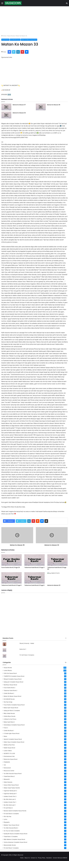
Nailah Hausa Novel (9, 747)
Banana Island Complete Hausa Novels (15, 810)
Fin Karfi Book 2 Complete (11, 813)
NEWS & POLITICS (9, 745)
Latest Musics (8, 670)
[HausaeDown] (13, 3)
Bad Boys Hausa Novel (10, 684)
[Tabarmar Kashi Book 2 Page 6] (34, 578)
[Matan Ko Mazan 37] (6, 107)
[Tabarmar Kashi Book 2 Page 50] (57, 560)
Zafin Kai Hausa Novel (10, 673)
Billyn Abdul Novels (9, 713)
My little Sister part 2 (10, 799)
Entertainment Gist (9, 756)
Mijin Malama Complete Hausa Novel (14, 839)
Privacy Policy (41, 857)
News (5, 736)
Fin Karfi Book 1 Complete (11, 848)
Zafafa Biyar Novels (9, 716)
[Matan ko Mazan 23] (57, 578)
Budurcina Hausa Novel (10, 759)
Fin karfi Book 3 (8, 808)
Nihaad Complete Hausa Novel (12, 679)
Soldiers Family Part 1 (10, 802)
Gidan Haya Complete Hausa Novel (14, 742)
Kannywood (7, 767)
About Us (27, 857)
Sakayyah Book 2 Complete (12, 710)
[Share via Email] (46, 521)
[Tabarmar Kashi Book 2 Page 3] (34, 560)
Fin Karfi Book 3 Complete (27, 655)
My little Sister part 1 (10, 805)
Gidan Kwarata (8, 782)
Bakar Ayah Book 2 (9, 722)
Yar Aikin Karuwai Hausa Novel (12, 773)
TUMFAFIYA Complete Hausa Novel (14, 676)
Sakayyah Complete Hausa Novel (13, 682)
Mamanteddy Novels (10, 845)
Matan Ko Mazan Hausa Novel (29, 39)
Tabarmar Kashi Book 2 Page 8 (11, 585)
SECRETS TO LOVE (9, 753)
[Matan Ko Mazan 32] (6, 115)
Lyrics (5, 819)
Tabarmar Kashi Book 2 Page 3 (34, 567)
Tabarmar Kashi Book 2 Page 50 (56, 568)
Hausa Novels (11, 36)
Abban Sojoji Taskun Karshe (12, 788)
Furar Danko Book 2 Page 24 (10, 567)
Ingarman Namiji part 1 (10, 793)
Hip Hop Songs (8, 702)
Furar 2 (6, 727)
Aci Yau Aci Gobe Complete (12, 830)
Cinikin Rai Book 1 (9, 730)
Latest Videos (8, 750)
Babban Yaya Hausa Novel (11, 825)
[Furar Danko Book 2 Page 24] (11, 560)
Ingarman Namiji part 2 (10, 790)
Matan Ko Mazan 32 (19, 113)
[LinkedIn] (18, 52)
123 (5, 765)
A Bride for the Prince (10, 719)
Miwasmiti (7, 779)
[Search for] (67, 4)
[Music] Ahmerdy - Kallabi (27, 643)
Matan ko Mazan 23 (53, 585)
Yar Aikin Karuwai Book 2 (11, 828)
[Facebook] (9, 52)
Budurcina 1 (23, 649)
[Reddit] (37, 521)
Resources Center (9, 770)
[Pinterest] (22, 52)
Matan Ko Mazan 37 (19, 105)
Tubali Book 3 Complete (11, 836)
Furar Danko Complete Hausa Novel (14, 705)
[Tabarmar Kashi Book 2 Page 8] (11, 578)
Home (4, 36)
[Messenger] (26, 52)
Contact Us (34, 857)
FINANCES (7, 762)
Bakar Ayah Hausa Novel (11, 707)
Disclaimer (49, 857)
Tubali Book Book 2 (9, 776)
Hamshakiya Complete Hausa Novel (14, 725)
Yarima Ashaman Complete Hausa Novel (15, 842)
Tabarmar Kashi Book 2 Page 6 (34, 585)
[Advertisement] (34, 20)
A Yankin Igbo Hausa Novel (11, 733)
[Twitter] (14, 52)
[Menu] (2, 4)
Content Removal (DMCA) (60, 857)
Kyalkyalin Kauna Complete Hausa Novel (15, 833)
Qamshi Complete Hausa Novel (13, 739)
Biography (7, 822)
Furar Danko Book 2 (9, 687)
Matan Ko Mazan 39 (53, 105)
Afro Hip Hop (7, 816)
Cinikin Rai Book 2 (9, 693)
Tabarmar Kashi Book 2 (10, 690)
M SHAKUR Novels (15, 39)
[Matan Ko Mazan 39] (41, 107)
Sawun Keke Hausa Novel (11, 785)
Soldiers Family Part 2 (10, 796)
